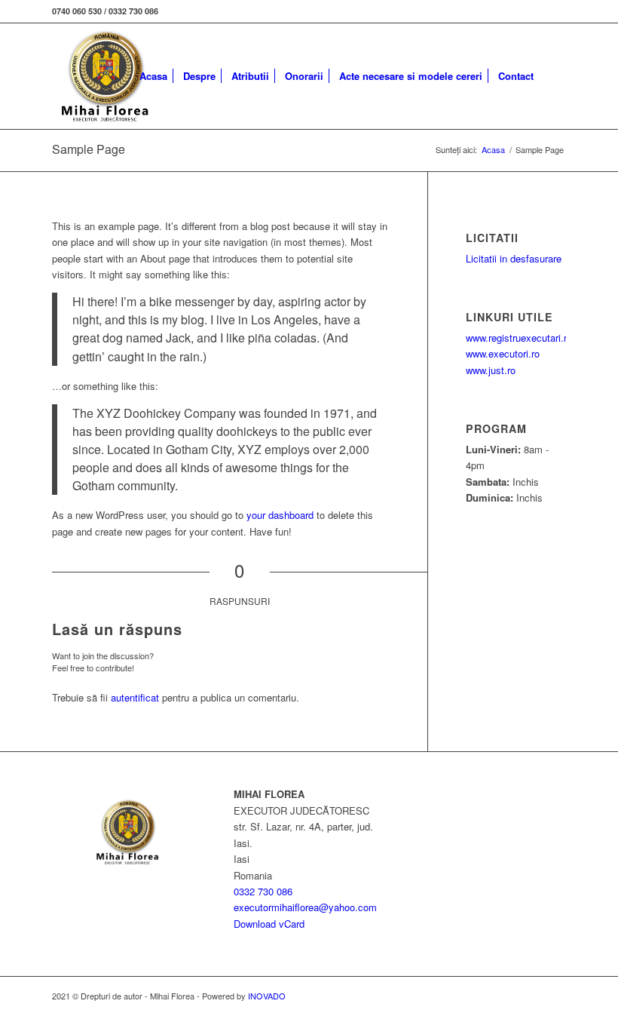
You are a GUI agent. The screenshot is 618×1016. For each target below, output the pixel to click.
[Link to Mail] (554, 11)
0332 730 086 (263, 891)
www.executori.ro (503, 353)
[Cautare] (553, 76)
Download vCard (269, 923)
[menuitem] (153, 76)
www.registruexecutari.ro (519, 337)
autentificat (135, 697)
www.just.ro (491, 370)
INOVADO (267, 996)
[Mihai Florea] (105, 76)
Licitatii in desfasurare (513, 258)
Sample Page (88, 149)
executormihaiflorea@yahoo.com (305, 907)
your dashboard (280, 515)
